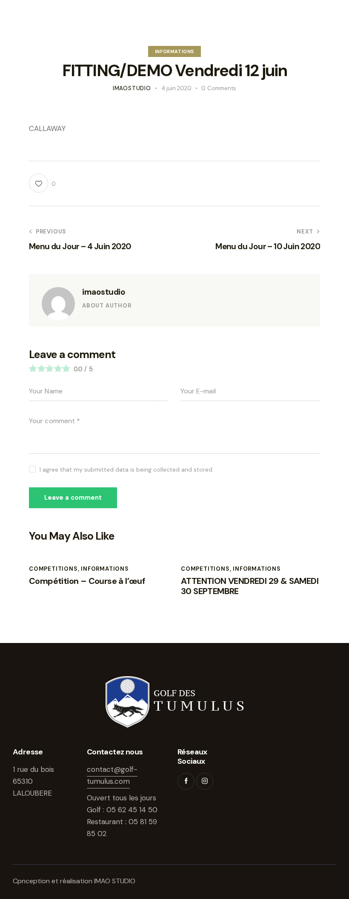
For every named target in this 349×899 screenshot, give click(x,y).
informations (174, 51)
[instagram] (204, 781)
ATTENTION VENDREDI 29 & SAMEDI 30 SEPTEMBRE (249, 586)
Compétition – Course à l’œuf (87, 581)
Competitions (53, 568)
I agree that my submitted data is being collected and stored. (127, 469)
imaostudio (103, 292)
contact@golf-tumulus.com (112, 775)
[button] (42, 183)
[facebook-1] (186, 781)
